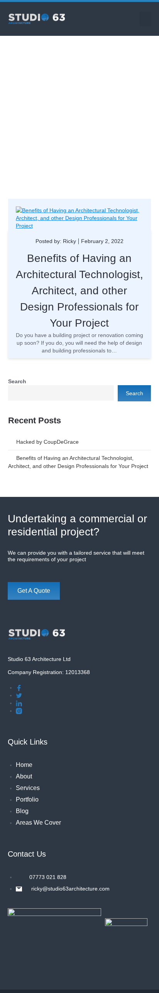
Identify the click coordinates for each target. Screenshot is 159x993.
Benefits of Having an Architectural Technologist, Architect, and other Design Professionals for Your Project (79, 290)
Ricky (69, 241)
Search (17, 381)
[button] (145, 19)
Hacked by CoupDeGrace (47, 442)
